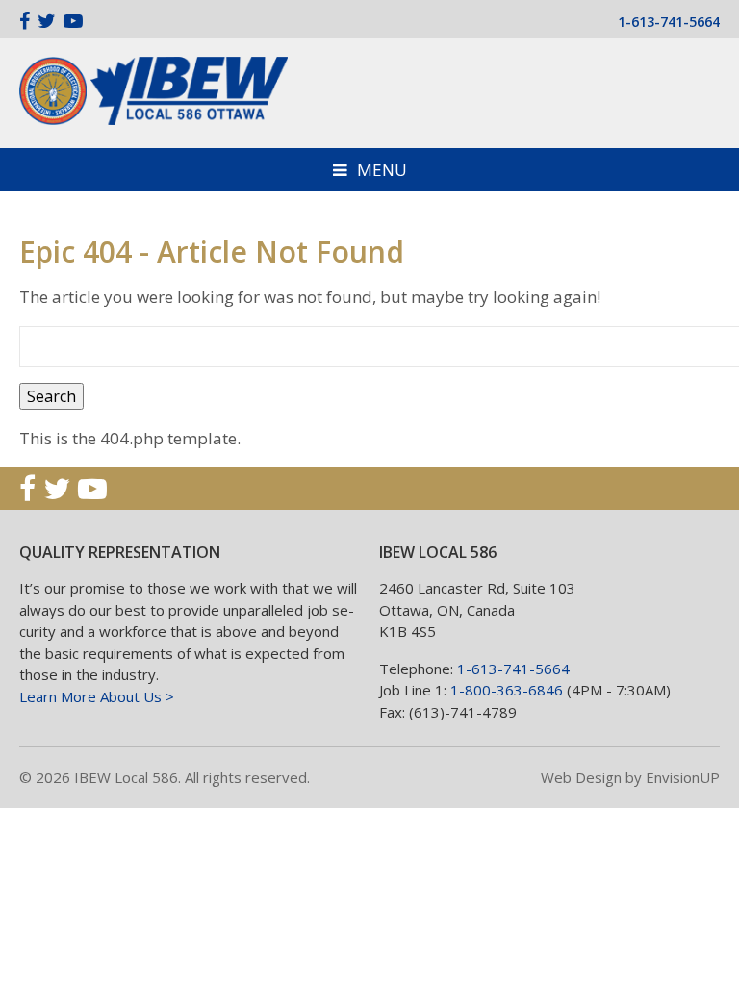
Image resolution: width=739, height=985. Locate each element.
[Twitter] (47, 21)
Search (51, 396)
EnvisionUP (683, 777)
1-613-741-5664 (669, 22)
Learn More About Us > (96, 696)
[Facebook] (24, 21)
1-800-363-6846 (506, 689)
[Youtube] (73, 21)
